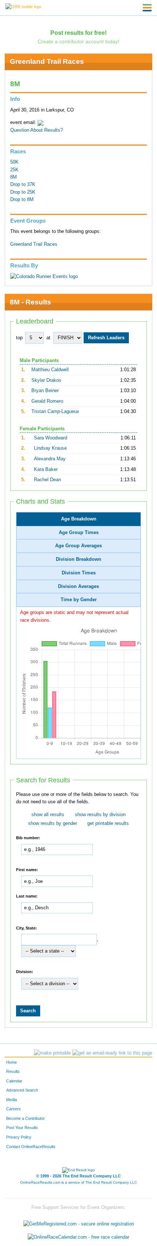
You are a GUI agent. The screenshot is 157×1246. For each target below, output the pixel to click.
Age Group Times (79, 532)
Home (11, 1062)
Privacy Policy (18, 1137)
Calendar (14, 1081)
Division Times (79, 573)
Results (13, 1071)
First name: (27, 869)
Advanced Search (22, 1090)
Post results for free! (78, 32)
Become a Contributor (25, 1118)
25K (14, 169)
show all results (47, 814)
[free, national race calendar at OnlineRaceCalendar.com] (78, 1237)
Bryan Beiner (45, 390)
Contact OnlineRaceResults (30, 1146)
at (48, 337)
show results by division (100, 814)
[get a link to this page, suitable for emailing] (112, 1053)
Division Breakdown (78, 559)
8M (13, 177)
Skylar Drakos (46, 380)
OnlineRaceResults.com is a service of (78, 1182)
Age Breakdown (78, 519)
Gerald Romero (47, 401)
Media (11, 1099)
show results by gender (52, 823)
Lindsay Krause (50, 448)
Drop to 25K (22, 192)
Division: (24, 971)
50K (14, 162)
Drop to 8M (22, 199)
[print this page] (52, 1053)
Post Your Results (22, 1127)
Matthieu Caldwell (50, 369)
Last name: (27, 896)
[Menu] (147, 8)
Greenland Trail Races (47, 61)
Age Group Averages (78, 545)
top (19, 337)
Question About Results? (36, 130)
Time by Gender (79, 599)
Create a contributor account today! (78, 41)
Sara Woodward (50, 438)
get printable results (108, 823)
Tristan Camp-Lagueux (55, 411)
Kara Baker (46, 469)
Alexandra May (50, 458)
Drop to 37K (22, 184)
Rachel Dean (47, 479)
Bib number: (28, 838)
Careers (13, 1109)
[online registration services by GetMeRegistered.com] (78, 1222)
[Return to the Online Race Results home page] (23, 6)
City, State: (26, 927)
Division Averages (78, 586)
